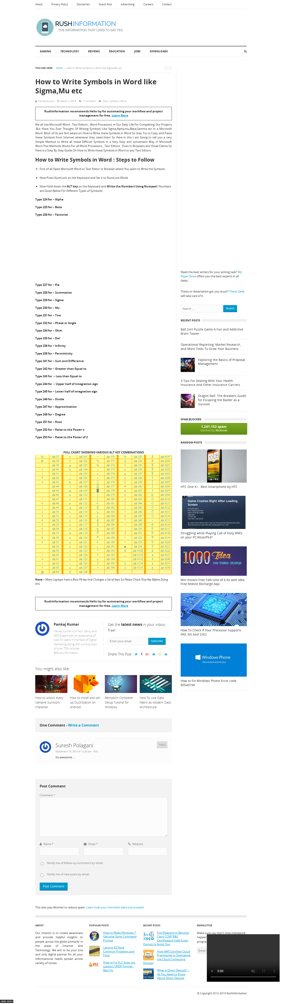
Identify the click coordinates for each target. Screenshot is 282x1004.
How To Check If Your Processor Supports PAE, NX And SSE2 (211, 632)
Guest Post (105, 4)
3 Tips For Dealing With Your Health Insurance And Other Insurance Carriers (210, 383)
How (105, 101)
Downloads (159, 51)
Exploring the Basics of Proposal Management (221, 362)
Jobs (137, 51)
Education (117, 51)
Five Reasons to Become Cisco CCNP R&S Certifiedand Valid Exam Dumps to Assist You (166, 938)
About (39, 4)
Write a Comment (83, 725)
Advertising (128, 4)
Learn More (120, 115)
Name (48, 844)
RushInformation (236, 993)
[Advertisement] (103, 250)
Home (59, 68)
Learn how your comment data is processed (115, 907)
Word (123, 101)
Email (93, 844)
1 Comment (89, 101)
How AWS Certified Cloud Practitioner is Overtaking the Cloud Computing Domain (166, 957)
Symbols (114, 101)
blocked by (213, 428)
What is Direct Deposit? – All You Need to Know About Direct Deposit (173, 974)
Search (230, 308)
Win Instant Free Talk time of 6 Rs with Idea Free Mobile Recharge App (213, 582)
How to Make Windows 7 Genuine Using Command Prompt (120, 936)
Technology (69, 51)
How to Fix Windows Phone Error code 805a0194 (208, 683)
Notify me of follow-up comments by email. (75, 863)
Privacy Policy (59, 4)
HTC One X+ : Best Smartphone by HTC (209, 487)
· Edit (95, 751)
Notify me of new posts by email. (68, 874)
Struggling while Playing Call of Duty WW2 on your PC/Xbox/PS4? (211, 535)
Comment (47, 795)
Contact (167, 4)
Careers (148, 4)
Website (137, 844)
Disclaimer (83, 4)
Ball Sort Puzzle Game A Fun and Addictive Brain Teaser (212, 331)
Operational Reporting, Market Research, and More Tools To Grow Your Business (211, 347)
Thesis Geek (237, 291)
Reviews (94, 51)
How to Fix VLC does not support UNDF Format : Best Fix (119, 966)
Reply (162, 744)
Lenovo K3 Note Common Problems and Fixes (118, 951)
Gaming (45, 51)
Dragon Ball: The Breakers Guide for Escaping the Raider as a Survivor (222, 400)
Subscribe (157, 641)
